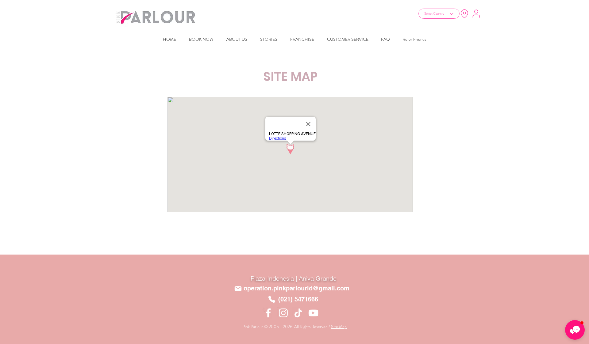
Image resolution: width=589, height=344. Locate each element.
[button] (575, 330)
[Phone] (271, 299)
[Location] (464, 14)
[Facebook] (268, 313)
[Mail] (238, 289)
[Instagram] (283, 313)
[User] (476, 13)
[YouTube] (313, 313)
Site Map (339, 326)
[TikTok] (298, 313)
